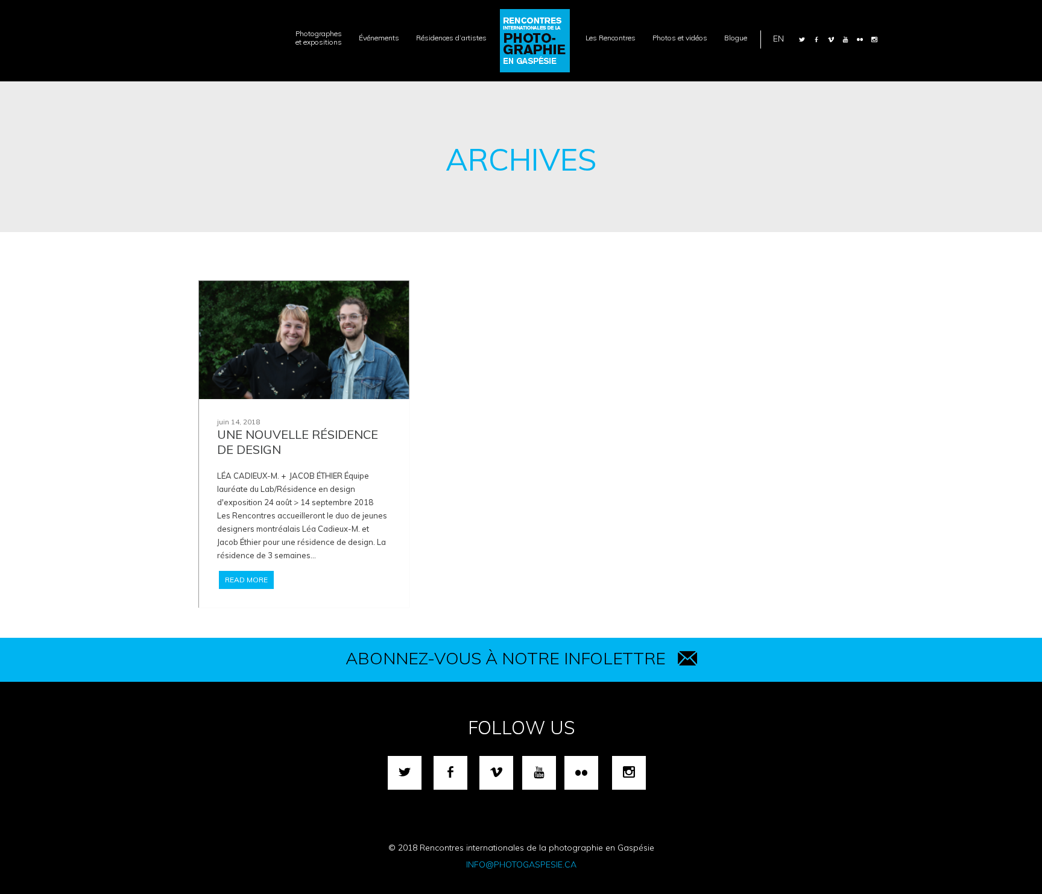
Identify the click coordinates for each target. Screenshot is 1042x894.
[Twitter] (802, 39)
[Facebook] (816, 39)
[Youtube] (845, 39)
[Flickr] (860, 39)
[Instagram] (874, 39)
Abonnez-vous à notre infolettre (506, 658)
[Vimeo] (831, 39)
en (778, 38)
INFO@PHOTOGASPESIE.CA (521, 864)
